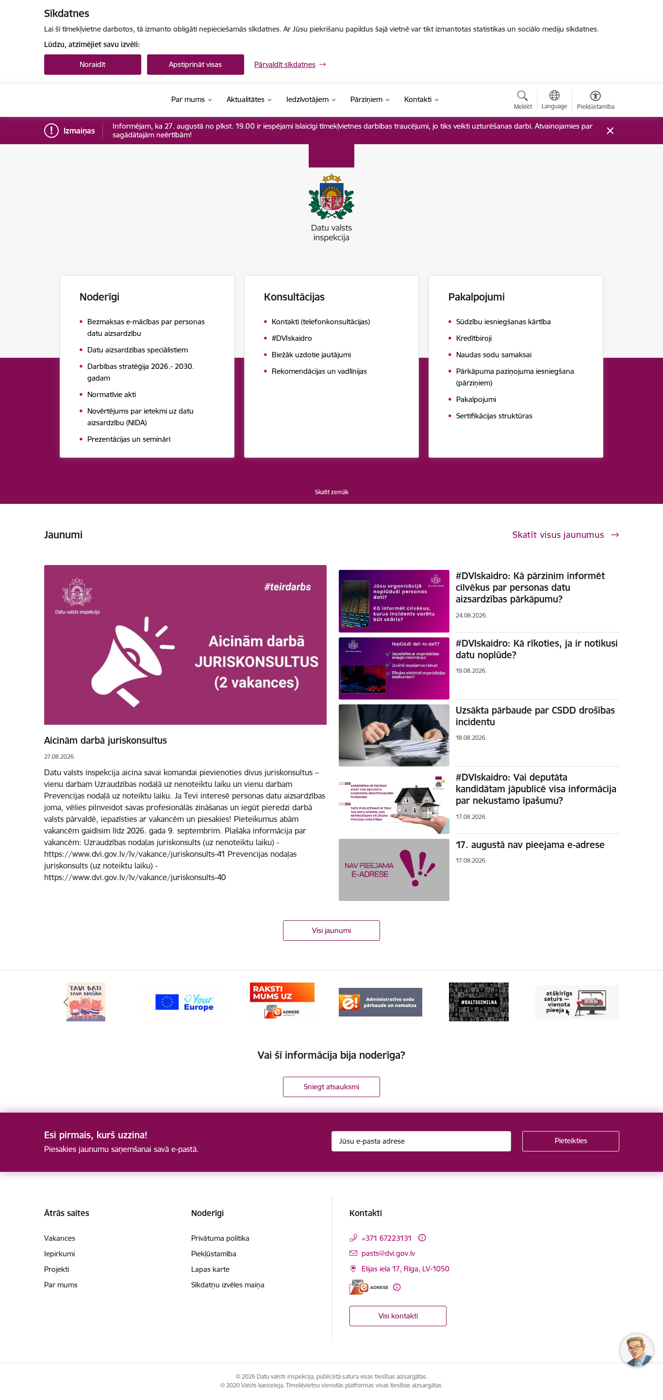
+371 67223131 (387, 1238)
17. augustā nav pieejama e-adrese (530, 844)
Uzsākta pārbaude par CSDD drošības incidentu (535, 716)
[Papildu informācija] (422, 1237)
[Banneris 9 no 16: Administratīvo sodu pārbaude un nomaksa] (380, 1001)
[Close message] (610, 131)
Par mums (61, 1284)
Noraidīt (92, 64)
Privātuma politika (220, 1238)
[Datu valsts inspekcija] (99, 100)
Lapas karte (210, 1269)
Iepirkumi (59, 1253)
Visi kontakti (398, 1315)
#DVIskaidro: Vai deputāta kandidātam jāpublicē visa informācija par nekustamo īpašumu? (536, 788)
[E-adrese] (368, 1287)
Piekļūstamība (213, 1253)
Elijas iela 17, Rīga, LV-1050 (405, 1268)
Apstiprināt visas (195, 64)
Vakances (59, 1238)
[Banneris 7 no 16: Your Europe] (184, 1001)
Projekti (56, 1269)
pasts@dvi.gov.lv (388, 1253)
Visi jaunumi (331, 930)
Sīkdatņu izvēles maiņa (228, 1284)
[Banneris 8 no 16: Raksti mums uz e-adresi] (282, 1001)
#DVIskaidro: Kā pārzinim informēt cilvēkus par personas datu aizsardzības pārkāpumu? (530, 587)
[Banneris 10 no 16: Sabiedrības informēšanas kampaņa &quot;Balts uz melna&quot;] (479, 1001)
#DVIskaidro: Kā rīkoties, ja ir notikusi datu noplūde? (537, 649)
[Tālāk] (597, 1002)
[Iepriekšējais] (66, 1002)
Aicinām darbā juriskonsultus (105, 740)
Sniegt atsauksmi (331, 1086)
